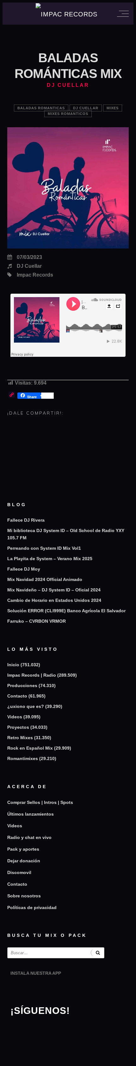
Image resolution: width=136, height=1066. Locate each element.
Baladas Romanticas (41, 108)
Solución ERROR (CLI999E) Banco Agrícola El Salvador (66, 610)
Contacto (17, 695)
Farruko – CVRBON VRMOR (36, 621)
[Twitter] (52, 1030)
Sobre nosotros (24, 895)
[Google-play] (35, 989)
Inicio (13, 664)
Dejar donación (23, 860)
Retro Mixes (20, 737)
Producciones (22, 685)
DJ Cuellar (85, 108)
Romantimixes (22, 758)
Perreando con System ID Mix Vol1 (44, 548)
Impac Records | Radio (31, 675)
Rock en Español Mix (30, 748)
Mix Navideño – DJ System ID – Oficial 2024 (54, 589)
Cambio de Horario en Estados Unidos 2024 (54, 600)
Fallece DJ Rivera (26, 520)
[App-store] (18, 989)
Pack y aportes (23, 849)
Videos (14, 716)
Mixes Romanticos (68, 114)
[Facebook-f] (35, 1030)
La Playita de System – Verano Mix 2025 (49, 558)
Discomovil (19, 872)
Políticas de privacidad (32, 907)
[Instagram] (18, 1030)
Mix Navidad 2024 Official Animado (44, 579)
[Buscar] (97, 952)
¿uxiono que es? (25, 706)
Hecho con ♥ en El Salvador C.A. (68, 1058)
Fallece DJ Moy (23, 569)
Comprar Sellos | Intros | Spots (40, 802)
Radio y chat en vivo (29, 837)
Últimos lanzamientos (30, 814)
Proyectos (18, 727)
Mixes (113, 108)
